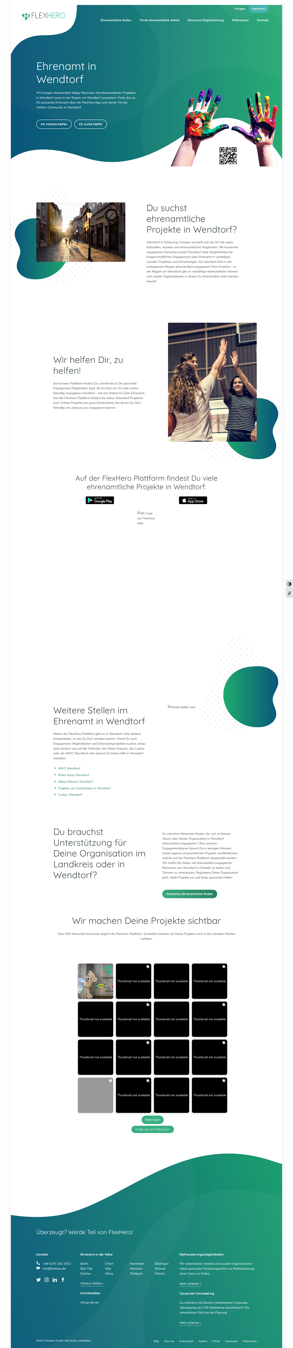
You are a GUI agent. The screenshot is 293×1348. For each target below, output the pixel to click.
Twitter (38, 1279)
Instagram (46, 1279)
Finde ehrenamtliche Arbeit (159, 20)
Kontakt (263, 20)
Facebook (63, 1279)
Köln (108, 1269)
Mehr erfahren (189, 1284)
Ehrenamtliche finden (116, 20)
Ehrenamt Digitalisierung (206, 20)
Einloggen (240, 8)
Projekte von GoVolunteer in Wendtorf (84, 788)
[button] (95, 981)
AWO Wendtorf (69, 768)
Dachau (85, 1273)
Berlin (84, 1264)
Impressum (231, 1341)
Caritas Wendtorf (70, 795)
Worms (160, 1273)
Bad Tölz (86, 1269)
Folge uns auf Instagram (153, 1129)
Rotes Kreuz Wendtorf (73, 775)
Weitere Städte (90, 1283)
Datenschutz (250, 1341)
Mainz (109, 1273)
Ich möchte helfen (54, 124)
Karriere (203, 1341)
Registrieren (258, 8)
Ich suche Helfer (90, 124)
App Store (193, 500)
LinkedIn (55, 1279)
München (136, 1269)
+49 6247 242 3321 (57, 1263)
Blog (156, 1341)
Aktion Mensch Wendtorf (75, 782)
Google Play (99, 500)
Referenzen (240, 20)
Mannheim (137, 1264)
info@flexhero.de (54, 1268)
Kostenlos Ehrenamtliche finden (190, 894)
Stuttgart (136, 1273)
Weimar (160, 1269)
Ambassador (186, 1341)
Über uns (169, 1341)
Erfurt (109, 1264)
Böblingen (162, 1264)
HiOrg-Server (89, 1302)
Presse (216, 1341)
